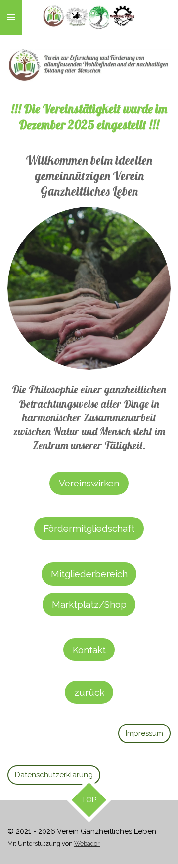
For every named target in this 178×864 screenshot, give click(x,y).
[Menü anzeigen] (11, 17)
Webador (87, 843)
